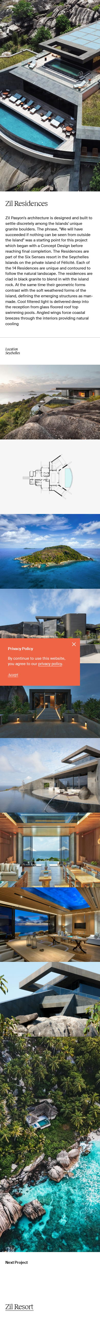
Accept (13, 675)
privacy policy (50, 663)
